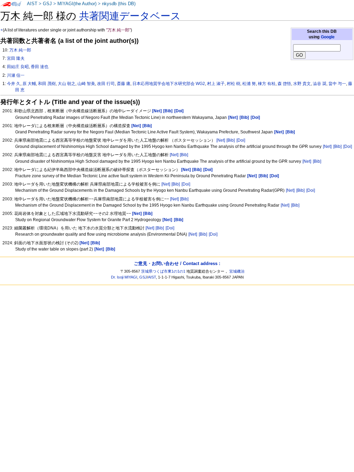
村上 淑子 (216, 83)
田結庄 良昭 (18, 66)
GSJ (47, 3)
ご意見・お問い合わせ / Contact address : (177, 263)
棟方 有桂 (267, 83)
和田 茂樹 (47, 83)
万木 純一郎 (20, 50)
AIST (32, 3)
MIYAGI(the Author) (76, 3)
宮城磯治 (236, 271)
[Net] (220, 140)
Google (328, 37)
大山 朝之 (66, 83)
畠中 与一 (337, 83)
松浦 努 (249, 83)
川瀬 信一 (16, 75)
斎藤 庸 (123, 83)
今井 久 (13, 83)
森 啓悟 (284, 83)
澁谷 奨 (319, 83)
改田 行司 (106, 83)
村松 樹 (233, 83)
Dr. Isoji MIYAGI (124, 277)
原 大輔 (29, 83)
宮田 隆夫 (16, 58)
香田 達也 (39, 66)
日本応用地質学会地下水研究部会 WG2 (168, 83)
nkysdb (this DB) (119, 3)
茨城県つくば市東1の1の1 (163, 271)
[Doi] (240, 140)
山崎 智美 (86, 83)
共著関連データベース (130, 15)
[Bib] (230, 140)
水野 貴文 (302, 83)
